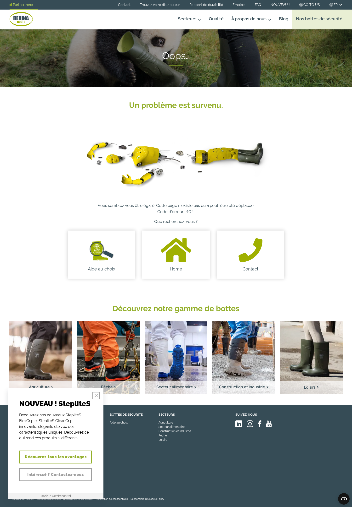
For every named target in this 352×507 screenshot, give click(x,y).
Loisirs (163, 439)
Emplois (239, 5)
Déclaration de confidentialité (112, 499)
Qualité (216, 19)
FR (336, 5)
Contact (124, 5)
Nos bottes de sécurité (319, 19)
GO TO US (311, 5)
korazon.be (335, 502)
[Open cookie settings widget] (344, 499)
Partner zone (23, 5)
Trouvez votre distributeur (160, 5)
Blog (283, 19)
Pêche (163, 435)
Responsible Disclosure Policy (147, 499)
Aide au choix (119, 422)
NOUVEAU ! (280, 5)
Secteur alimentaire (172, 427)
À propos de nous (249, 19)
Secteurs (187, 19)
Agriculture (166, 422)
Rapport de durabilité (206, 5)
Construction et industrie (175, 431)
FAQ (258, 5)
